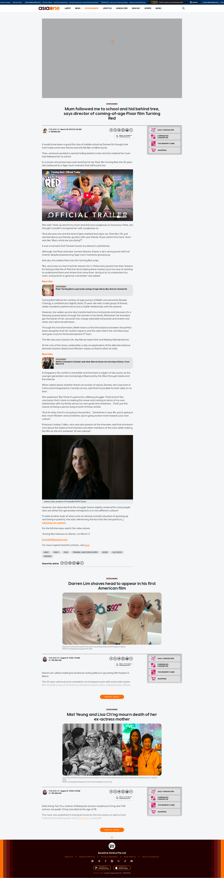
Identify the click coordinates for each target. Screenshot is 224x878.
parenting (47, 556)
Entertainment (92, 8)
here (86, 545)
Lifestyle (107, 8)
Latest (68, 8)
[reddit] (127, 130)
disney (46, 552)
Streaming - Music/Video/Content (85, 552)
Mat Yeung (83, 818)
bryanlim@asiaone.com (55, 539)
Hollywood (117, 552)
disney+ (56, 552)
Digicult (136, 8)
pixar (66, 552)
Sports (147, 8)
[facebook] (111, 130)
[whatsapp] (123, 130)
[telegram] (119, 130)
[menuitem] (68, 8)
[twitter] (115, 130)
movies (105, 552)
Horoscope (122, 8)
